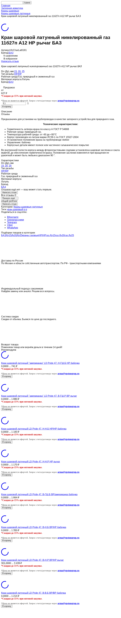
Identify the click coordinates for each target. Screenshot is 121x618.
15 (15, 71)
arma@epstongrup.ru (68, 100)
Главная (5, 5)
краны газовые (30, 235)
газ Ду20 (60, 235)
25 (23, 71)
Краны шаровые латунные (15, 13)
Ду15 (8, 235)
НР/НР (18, 74)
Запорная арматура (12, 8)
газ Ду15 (50, 235)
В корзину (6, 106)
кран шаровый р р (17, 209)
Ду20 (14, 235)
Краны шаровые (10, 11)
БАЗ (11, 53)
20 (19, 71)
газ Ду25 (69, 235)
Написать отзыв (10, 61)
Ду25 (19, 235)
